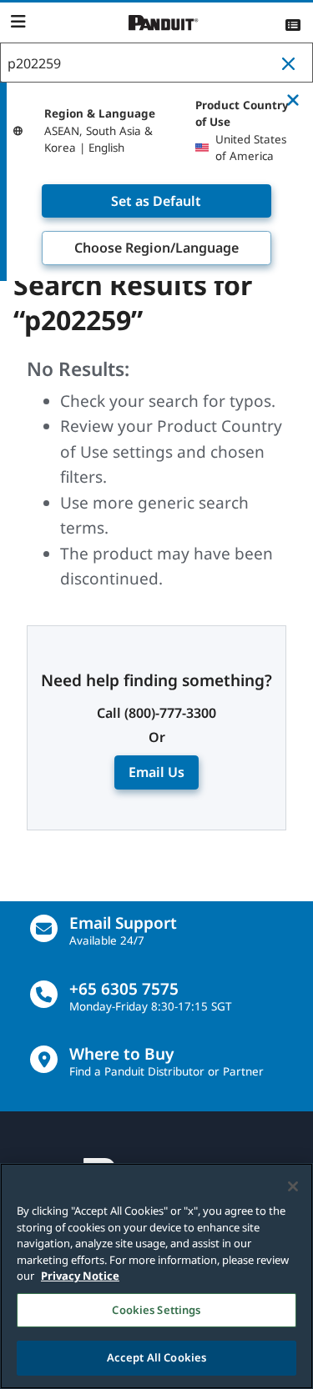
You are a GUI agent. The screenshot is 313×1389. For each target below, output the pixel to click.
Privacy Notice (80, 1275)
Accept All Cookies (156, 1357)
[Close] (293, 1186)
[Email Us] (44, 928)
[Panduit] (164, 23)
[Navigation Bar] (18, 22)
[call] (44, 994)
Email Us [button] (156, 772)
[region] (156, 1276)
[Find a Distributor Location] (44, 1059)
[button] (292, 63)
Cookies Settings (156, 1309)
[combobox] (156, 63)
